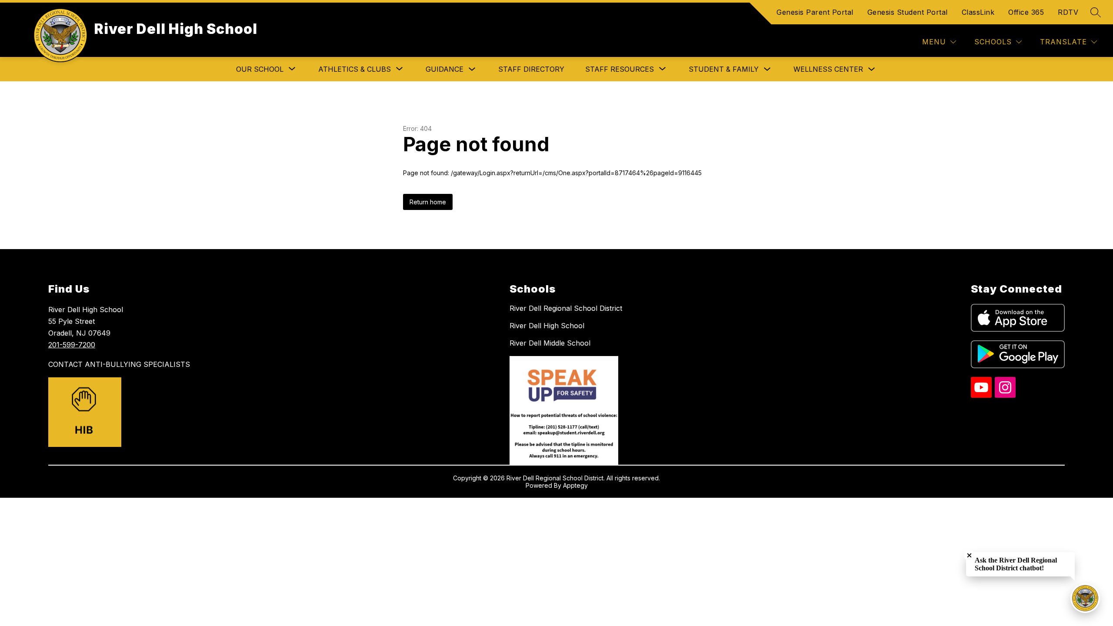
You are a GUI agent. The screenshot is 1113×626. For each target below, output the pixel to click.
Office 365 (1026, 12)
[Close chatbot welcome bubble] (969, 555)
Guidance (444, 69)
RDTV (1068, 12)
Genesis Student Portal (907, 12)
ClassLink (978, 12)
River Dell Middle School (550, 343)
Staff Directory (531, 69)
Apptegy (575, 485)
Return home (428, 202)
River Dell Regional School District (566, 308)
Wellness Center (828, 69)
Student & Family (724, 69)
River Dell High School (547, 325)
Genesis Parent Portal (814, 12)
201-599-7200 (71, 344)
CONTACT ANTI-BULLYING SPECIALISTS (119, 364)
